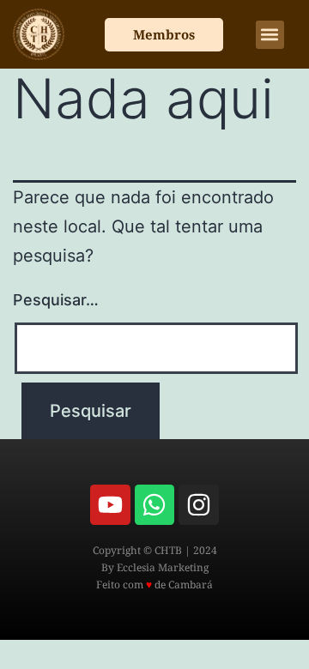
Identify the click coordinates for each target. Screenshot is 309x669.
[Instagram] (198, 504)
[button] (270, 35)
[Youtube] (110, 504)
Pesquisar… (56, 300)
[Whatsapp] (154, 504)
